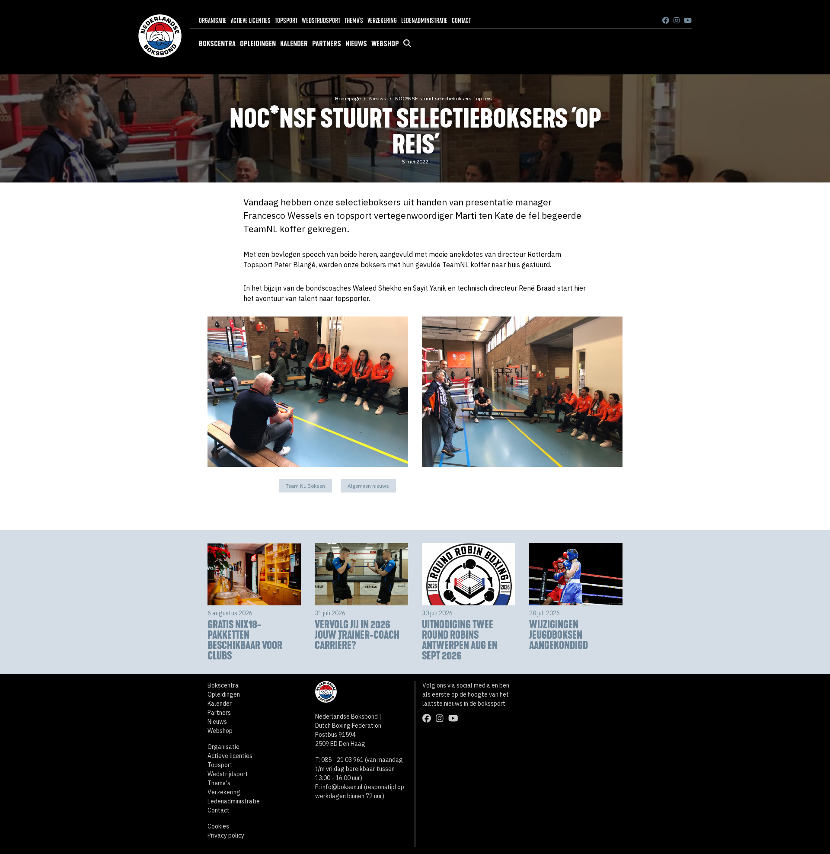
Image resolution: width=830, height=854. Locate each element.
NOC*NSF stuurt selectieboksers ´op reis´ (445, 98)
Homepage (348, 98)
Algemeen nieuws (368, 486)
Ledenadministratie (424, 20)
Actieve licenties (251, 20)
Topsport (286, 20)
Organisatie (213, 20)
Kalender (294, 43)
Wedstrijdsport (321, 20)
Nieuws (356, 43)
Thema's (354, 20)
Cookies (218, 826)
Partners (326, 43)
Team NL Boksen (305, 486)
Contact (461, 20)
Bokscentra (217, 43)
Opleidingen (258, 43)
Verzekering (382, 20)
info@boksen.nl (342, 787)
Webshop (385, 43)
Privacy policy (226, 835)
